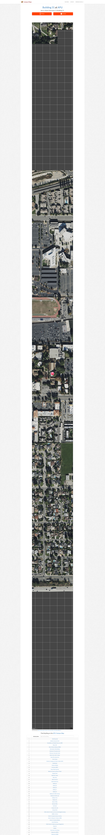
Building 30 (55, 787)
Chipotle (54, 828)
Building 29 (55, 785)
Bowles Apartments (55, 781)
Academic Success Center (54, 740)
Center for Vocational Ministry (55, 820)
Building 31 (48, 7)
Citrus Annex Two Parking (54, 830)
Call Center (55, 805)
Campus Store (54, 809)
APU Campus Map (58, 733)
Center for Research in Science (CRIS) (55, 818)
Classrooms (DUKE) (54, 834)
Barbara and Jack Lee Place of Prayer (54, 771)
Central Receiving (55, 822)
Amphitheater (55, 763)
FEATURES (67, 1)
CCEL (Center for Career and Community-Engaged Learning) (55, 812)
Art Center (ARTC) (55, 767)
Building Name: (36, 736)
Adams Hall (55, 745)
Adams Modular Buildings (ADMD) (55, 747)
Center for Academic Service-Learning (54, 816)
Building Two (55, 799)
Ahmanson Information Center (55, 753)
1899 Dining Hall (55, 738)
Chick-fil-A (55, 826)
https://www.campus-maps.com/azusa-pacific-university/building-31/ (49, 730)
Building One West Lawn (55, 795)
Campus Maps (28, 2)
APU (60, 7)
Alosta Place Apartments (55, 757)
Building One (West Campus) (55, 793)
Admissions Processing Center (55, 751)
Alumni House (54, 759)
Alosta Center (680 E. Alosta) (55, 755)
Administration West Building (55, 749)
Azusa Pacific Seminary (55, 769)
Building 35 (55, 791)
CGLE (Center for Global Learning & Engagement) (55, 824)
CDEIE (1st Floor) (55, 814)
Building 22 (55, 783)
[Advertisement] (52, 18)
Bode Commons (55, 779)
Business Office (55, 803)
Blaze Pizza (55, 777)
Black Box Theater (55, 775)
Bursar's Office (54, 801)
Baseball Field (54, 773)
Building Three (54, 797)
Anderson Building (55, 765)
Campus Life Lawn (55, 807)
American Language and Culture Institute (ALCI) (55, 761)
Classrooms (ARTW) (54, 832)
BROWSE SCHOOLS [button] (79, 1)
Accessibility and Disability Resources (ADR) (55, 743)
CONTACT (72, 1)
